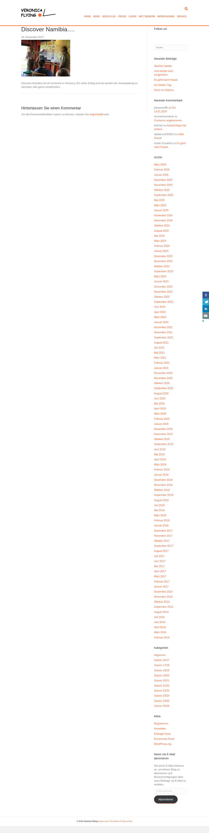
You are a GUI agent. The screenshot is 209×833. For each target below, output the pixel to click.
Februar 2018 (162, 520)
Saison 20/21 (161, 680)
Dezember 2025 (163, 179)
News (96, 16)
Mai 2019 (159, 454)
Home (87, 16)
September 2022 (163, 301)
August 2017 (161, 551)
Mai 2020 (159, 403)
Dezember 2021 (163, 327)
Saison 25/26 (161, 706)
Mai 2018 (159, 510)
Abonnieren (165, 799)
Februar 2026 (162, 169)
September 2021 (163, 337)
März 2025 (160, 205)
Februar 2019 (162, 469)
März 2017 (160, 576)
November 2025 (163, 185)
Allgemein (160, 655)
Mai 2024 (159, 235)
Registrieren (161, 723)
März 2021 (160, 357)
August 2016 (161, 612)
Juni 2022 (159, 306)
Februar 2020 (162, 418)
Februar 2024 (162, 246)
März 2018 (160, 515)
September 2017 (163, 545)
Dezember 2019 (163, 429)
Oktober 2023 (162, 266)
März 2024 (160, 240)
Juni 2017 (159, 561)
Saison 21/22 (161, 685)
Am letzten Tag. (163, 85)
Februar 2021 (162, 362)
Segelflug (109, 16)
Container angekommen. (168, 120)
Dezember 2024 (163, 215)
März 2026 (160, 164)
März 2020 (160, 413)
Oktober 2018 (162, 490)
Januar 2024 (161, 251)
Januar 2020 (161, 424)
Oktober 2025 (162, 190)
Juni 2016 (159, 622)
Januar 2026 (161, 174)
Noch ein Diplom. (164, 90)
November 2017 (163, 535)
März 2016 (160, 632)
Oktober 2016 (162, 601)
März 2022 (160, 317)
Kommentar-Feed (164, 738)
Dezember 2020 (163, 373)
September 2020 (163, 388)
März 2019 (160, 464)
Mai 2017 (159, 566)
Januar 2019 (161, 474)
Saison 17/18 (161, 665)
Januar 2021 (161, 368)
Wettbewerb (147, 16)
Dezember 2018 (163, 479)
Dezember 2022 (163, 286)
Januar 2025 (161, 210)
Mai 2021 (159, 352)
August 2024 (161, 230)
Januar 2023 (161, 281)
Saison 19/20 (161, 675)
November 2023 (163, 261)
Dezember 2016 (163, 591)
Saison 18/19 (161, 670)
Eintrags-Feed (162, 733)
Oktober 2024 (162, 225)
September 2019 (163, 444)
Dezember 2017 (163, 530)
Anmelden (160, 728)
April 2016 (160, 627)
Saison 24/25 (161, 700)
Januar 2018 (161, 525)
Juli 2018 (159, 505)
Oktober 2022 (162, 296)
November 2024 (163, 220)
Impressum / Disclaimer (109, 821)
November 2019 (163, 434)
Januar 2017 (161, 586)
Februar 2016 (162, 637)
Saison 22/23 (161, 690)
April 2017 (160, 571)
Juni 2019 (159, 449)
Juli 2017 (159, 556)
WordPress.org (162, 744)
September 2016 (163, 606)
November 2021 (163, 332)
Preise (122, 16)
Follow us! (160, 28)
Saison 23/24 (161, 695)
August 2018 (161, 500)
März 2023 (160, 276)
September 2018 (163, 495)
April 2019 (160, 459)
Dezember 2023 (163, 256)
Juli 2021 (159, 347)
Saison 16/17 (161, 660)
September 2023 (163, 271)
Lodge (133, 16)
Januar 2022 (161, 322)
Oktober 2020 (162, 383)
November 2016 (163, 596)
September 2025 (163, 195)
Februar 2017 (162, 581)
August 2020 (161, 393)
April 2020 (160, 408)
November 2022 (163, 291)
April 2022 (160, 312)
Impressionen (166, 16)
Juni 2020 (159, 398)
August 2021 (161, 342)
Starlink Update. (163, 66)
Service (182, 16)
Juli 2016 (159, 617)
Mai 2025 (159, 200)
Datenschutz (126, 821)
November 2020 (163, 378)
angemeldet (96, 114)
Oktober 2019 (162, 439)
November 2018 (163, 484)
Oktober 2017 (162, 540)
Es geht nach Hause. (166, 79)
